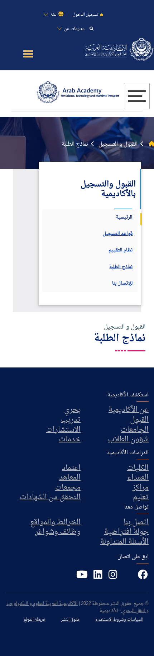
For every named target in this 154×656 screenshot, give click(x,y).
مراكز (141, 488)
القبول (139, 420)
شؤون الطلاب (128, 439)
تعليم (141, 497)
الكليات (138, 468)
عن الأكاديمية (129, 410)
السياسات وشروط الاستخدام (119, 620)
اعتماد (71, 468)
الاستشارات (63, 430)
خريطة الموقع (35, 620)
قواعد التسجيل (118, 234)
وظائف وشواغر (58, 532)
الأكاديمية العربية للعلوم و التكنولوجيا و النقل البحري (77, 607)
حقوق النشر (70, 620)
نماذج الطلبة (121, 267)
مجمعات (68, 488)
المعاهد (70, 478)
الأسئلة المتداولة (124, 542)
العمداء (138, 478)
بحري (72, 410)
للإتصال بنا (122, 283)
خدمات (70, 439)
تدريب (71, 420)
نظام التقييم (121, 250)
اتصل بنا (136, 522)
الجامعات (135, 430)
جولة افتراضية (126, 532)
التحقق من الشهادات (50, 497)
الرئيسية (124, 217)
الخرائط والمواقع (55, 522)
